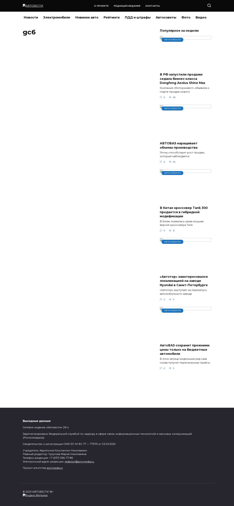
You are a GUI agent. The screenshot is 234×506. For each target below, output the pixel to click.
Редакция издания (127, 6)
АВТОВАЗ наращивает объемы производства (179, 145)
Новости (31, 17)
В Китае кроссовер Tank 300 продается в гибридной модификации (184, 212)
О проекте (101, 6)
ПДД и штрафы (138, 17)
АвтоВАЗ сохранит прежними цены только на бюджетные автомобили (185, 349)
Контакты (152, 6)
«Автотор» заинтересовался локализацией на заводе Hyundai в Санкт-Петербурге (184, 281)
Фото (185, 17)
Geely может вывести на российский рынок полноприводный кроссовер (77, 47)
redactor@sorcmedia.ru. (79, 461)
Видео (200, 17)
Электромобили (56, 17)
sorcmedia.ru (55, 468)
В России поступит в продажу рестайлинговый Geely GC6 (67, 101)
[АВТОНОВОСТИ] (185, 67)
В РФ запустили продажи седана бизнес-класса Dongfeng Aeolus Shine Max (182, 79)
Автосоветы (166, 17)
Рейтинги (111, 17)
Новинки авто (86, 17)
